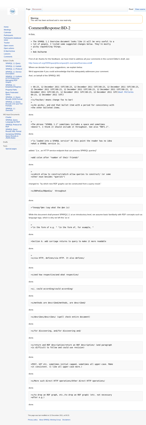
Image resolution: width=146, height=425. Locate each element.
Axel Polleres (126, 92)
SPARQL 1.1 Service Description (14, 73)
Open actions (9, 48)
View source (140, 9)
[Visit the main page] (12, 11)
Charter (8, 117)
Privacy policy (33, 420)
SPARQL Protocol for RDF (14, 126)
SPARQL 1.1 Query (13, 63)
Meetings (7, 30)
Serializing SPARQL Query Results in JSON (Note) (13, 136)
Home (6, 27)
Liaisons (7, 54)
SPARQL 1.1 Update (13, 66)
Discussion (36, 9)
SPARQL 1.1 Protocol (14, 69)
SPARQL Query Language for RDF (13, 121)
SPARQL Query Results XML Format (13, 130)
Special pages (11, 149)
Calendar (7, 32)
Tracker (7, 43)
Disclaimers (66, 420)
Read (131, 9)
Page (28, 9)
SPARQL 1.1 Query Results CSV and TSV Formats (14, 104)
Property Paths (11, 90)
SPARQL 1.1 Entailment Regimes (13, 86)
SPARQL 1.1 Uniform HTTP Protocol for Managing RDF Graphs (14, 79)
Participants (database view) (12, 39)
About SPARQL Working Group (50, 420)
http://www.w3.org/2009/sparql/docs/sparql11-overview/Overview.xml (59, 63)
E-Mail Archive (9, 51)
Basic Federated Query (12, 93)
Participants (8, 35)
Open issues (9, 46)
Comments (8, 57)
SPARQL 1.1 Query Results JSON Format (14, 98)
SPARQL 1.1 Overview (10, 110)
